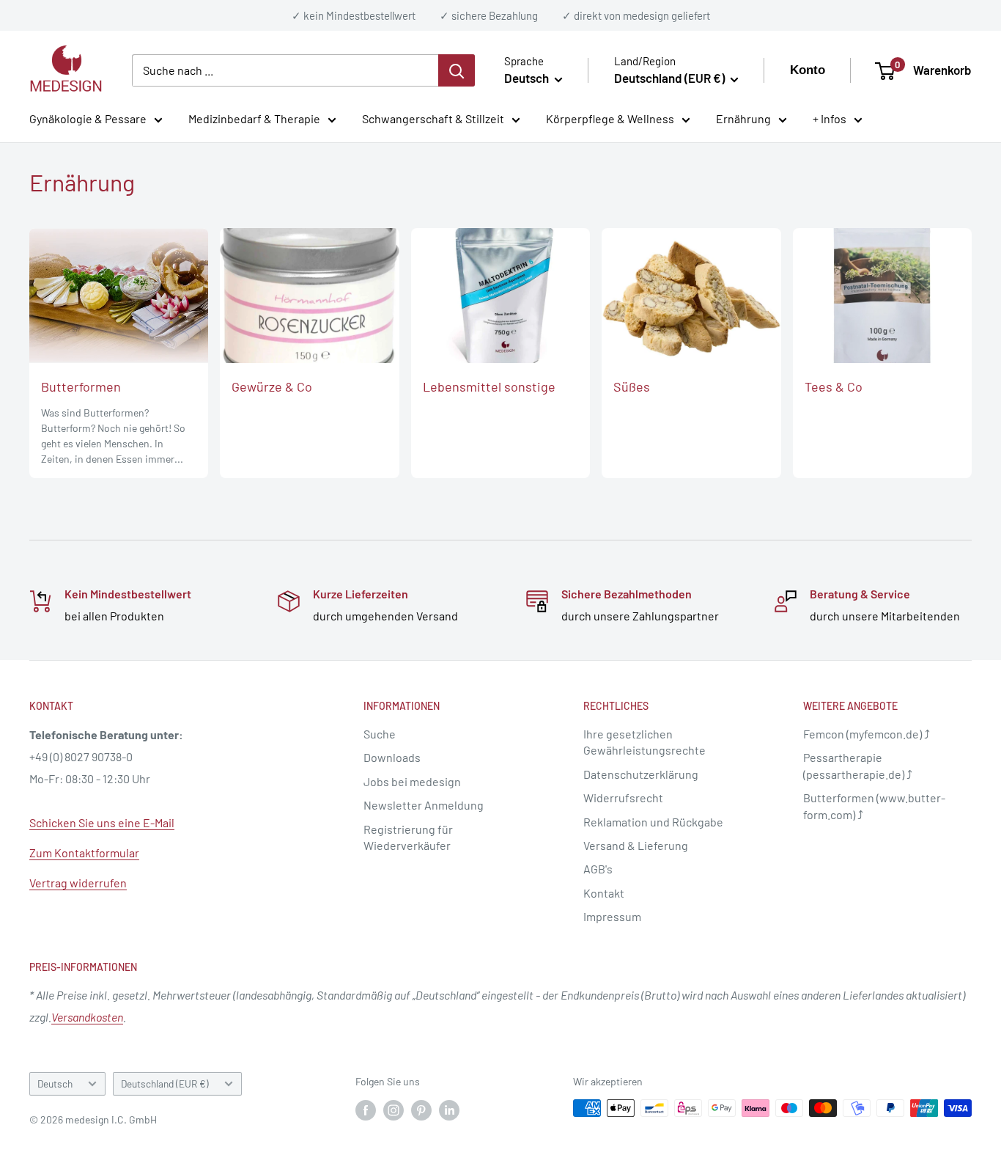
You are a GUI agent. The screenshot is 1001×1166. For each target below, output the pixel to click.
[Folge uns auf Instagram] (393, 1109)
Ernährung (743, 119)
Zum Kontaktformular (84, 852)
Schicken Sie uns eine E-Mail (101, 822)
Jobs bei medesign (412, 781)
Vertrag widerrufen (78, 883)
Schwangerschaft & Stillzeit (433, 119)
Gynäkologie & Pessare (88, 119)
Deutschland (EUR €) (165, 1083)
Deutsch (55, 1083)
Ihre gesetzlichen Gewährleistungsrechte (644, 742)
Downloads (392, 757)
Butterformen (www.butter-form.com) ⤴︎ (874, 806)
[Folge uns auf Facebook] (365, 1109)
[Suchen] (456, 70)
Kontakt (603, 893)
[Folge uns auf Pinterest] (421, 1109)
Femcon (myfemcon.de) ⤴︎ (866, 734)
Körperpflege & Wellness (610, 119)
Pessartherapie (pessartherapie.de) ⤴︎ (857, 765)
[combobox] (285, 70)
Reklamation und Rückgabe (653, 822)
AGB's (598, 869)
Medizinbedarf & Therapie (254, 119)
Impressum (612, 916)
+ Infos (829, 119)
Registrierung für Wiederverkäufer (408, 837)
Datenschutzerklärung (640, 774)
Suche (379, 734)
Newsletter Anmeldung (423, 805)
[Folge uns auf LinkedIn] (449, 1109)
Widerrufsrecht (623, 797)
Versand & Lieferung (635, 845)
